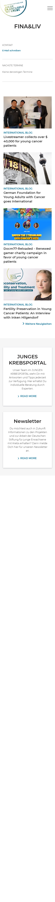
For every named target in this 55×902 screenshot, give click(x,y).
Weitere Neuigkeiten (38, 323)
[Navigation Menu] (50, 8)
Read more (28, 396)
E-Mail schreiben (11, 50)
